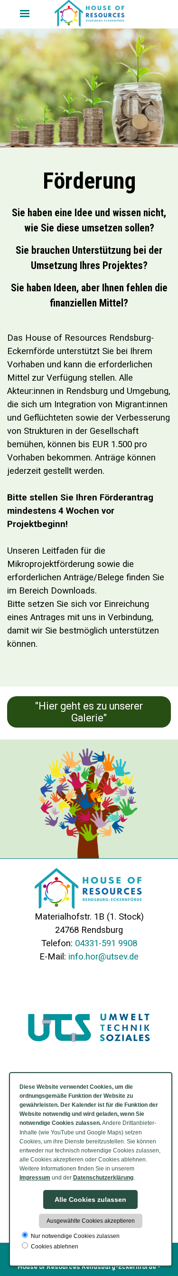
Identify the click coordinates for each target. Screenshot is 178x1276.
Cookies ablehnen (53, 1246)
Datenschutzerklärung (103, 1177)
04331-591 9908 (106, 943)
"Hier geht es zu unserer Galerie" (89, 712)
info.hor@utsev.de (103, 956)
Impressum (34, 1177)
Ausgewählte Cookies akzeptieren (91, 1221)
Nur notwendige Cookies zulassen (74, 1236)
